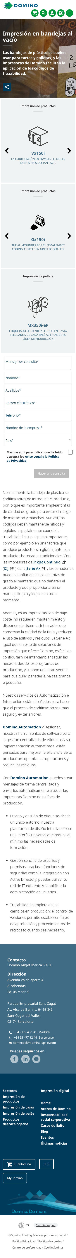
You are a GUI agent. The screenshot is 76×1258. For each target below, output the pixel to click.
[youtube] (36, 1059)
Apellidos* (13, 390)
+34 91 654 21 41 (25, 1032)
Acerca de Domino (56, 1108)
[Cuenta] (52, 13)
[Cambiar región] (61, 13)
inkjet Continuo (47, 562)
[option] (38, 148)
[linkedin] (25, 1059)
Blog (44, 1131)
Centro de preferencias (26, 1247)
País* (9, 440)
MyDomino (15, 1178)
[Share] (7, 87)
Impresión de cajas (18, 1107)
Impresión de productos (14, 1098)
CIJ (6, 568)
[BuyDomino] (35, 13)
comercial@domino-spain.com (34, 1043)
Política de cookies (50, 1241)
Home (46, 1102)
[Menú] (69, 13)
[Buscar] (43, 13)
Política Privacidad (24, 1241)
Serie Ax (33, 568)
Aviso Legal (58, 1235)
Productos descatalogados (15, 1121)
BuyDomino (22, 1164)
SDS (46, 1164)
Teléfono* (13, 415)
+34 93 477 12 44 (25, 1037)
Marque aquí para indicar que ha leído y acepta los (35, 456)
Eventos (47, 1137)
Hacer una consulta (51, 473)
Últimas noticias (54, 1143)
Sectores (10, 1090)
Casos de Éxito (52, 1125)
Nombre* (13, 378)
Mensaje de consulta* (22, 361)
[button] (7, 151)
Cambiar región (46, 1225)
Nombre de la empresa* (24, 427)
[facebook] (14, 1059)
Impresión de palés (18, 1113)
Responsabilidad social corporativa (55, 1117)
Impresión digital (55, 1090)
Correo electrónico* (21, 403)
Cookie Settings (53, 1247)
